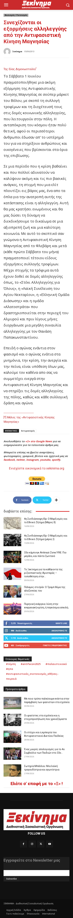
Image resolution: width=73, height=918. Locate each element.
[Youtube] (49, 844)
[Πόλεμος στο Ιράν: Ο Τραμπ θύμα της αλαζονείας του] (12, 591)
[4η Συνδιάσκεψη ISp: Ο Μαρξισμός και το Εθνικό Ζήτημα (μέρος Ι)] (12, 540)
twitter (20, 459)
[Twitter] (40, 844)
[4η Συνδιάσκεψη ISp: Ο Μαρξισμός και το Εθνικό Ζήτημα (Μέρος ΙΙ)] (12, 523)
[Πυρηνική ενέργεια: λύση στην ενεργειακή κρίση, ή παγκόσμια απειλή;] (12, 608)
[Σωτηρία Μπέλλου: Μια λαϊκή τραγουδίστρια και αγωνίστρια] (12, 770)
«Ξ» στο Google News (38, 441)
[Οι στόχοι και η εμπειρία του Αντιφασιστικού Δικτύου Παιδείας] (12, 737)
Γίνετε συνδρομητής (55, 645)
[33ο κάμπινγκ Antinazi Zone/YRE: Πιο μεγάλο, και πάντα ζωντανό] (12, 557)
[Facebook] (23, 844)
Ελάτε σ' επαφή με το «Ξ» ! (36, 783)
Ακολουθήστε (59, 630)
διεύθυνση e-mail (13, 868)
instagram (32, 459)
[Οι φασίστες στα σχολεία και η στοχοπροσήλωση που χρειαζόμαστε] (12, 720)
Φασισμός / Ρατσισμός (16, 15)
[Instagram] (32, 844)
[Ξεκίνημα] (8, 51)
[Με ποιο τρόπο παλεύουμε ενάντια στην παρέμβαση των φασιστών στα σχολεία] (12, 703)
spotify (56, 459)
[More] (56, 500)
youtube (45, 459)
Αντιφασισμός (28, 430)
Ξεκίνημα (17, 51)
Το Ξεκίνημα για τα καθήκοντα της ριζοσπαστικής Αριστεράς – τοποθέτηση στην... (43, 573)
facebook (9, 459)
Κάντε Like (61, 623)
